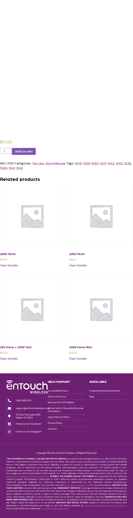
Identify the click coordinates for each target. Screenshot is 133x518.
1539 (127, 163)
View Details (9, 265)
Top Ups (38, 163)
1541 (11, 168)
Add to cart (24, 151)
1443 (119, 163)
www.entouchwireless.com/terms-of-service (27, 476)
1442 (110, 163)
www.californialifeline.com (77, 485)
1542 (19, 168)
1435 (78, 163)
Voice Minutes (55, 163)
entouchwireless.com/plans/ (54, 508)
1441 (103, 163)
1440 (94, 163)
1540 (3, 168)
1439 (86, 163)
